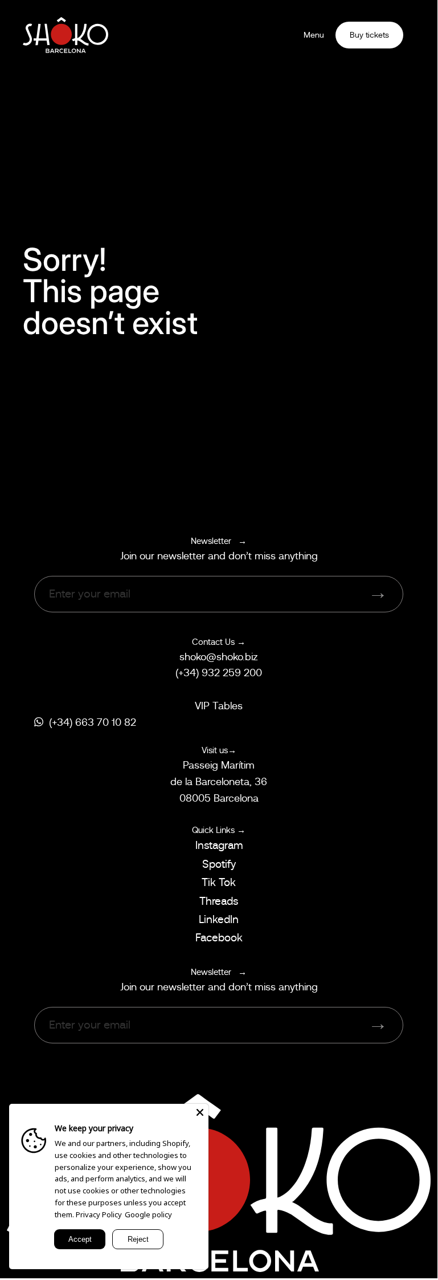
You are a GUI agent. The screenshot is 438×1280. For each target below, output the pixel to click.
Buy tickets (369, 34)
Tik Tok (219, 882)
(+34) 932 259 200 (218, 672)
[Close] (200, 1112)
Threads (218, 901)
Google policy (148, 1214)
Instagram (219, 845)
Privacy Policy (99, 1214)
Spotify (219, 864)
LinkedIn (219, 919)
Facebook (219, 938)
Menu (314, 34)
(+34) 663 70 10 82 (92, 722)
